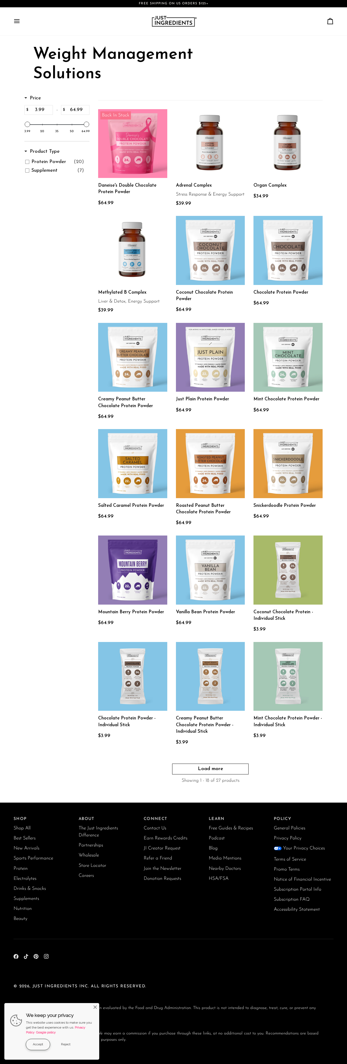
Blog (213, 848)
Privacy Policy (287, 838)
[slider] (27, 124)
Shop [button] (20, 819)
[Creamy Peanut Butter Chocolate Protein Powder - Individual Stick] (210, 676)
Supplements (26, 898)
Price (35, 98)
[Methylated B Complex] (132, 250)
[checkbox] (56, 162)
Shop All (22, 828)
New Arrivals (26, 848)
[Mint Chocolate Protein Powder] (288, 357)
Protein (21, 868)
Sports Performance (33, 858)
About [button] (87, 819)
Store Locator (92, 865)
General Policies (289, 828)
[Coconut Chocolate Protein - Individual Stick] (288, 570)
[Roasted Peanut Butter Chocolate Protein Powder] (210, 463)
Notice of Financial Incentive (302, 879)
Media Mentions (225, 858)
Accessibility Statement (297, 909)
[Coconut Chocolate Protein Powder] (210, 250)
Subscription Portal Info (297, 889)
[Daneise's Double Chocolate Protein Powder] (132, 143)
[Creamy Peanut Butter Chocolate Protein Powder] (132, 357)
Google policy (46, 1032)
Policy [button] (282, 819)
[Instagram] (46, 956)
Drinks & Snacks (30, 888)
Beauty (20, 918)
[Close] (95, 1007)
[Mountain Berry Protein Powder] (132, 570)
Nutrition (23, 908)
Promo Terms (287, 869)
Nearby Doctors (225, 868)
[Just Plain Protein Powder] (210, 357)
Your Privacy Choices (304, 848)
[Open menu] (22, 21)
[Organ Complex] (288, 143)
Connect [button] (155, 819)
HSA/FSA (219, 878)
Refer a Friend (158, 858)
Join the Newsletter (162, 868)
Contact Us (155, 828)
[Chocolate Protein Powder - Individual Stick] (132, 676)
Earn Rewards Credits (165, 838)
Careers (86, 875)
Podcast (217, 838)
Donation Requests (162, 878)
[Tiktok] (26, 956)
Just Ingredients (55, 986)
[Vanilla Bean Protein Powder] (210, 570)
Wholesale (89, 855)
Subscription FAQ (292, 899)
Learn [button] (217, 819)
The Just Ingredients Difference (98, 832)
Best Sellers (25, 838)
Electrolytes (25, 878)
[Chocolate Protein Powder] (288, 250)
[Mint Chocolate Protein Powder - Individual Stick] (288, 676)
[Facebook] (16, 956)
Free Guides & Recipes (231, 828)
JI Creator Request (162, 848)
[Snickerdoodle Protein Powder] (288, 463)
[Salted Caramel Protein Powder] (132, 463)
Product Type (45, 151)
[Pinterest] (36, 956)
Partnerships (91, 845)
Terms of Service (290, 859)
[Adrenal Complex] (210, 143)
